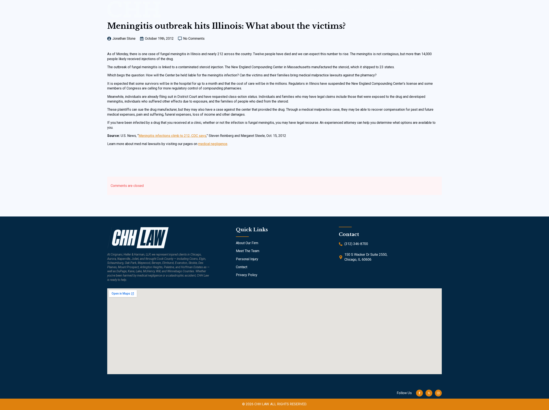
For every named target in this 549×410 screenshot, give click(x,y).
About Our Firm (247, 243)
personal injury (401, 10)
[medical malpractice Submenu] (378, 10)
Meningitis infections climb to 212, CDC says (172, 136)
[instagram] (438, 393)
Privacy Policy (246, 275)
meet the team (318, 10)
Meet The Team (247, 251)
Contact (430, 10)
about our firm (284, 10)
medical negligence (212, 144)
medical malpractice (356, 10)
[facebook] (419, 393)
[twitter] (428, 393)
